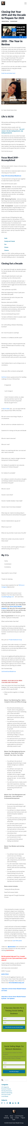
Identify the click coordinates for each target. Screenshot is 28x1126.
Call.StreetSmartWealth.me (8, 671)
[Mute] (19, 37)
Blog (11, 1118)
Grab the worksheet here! (8, 73)
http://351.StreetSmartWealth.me (11, 176)
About (11, 1116)
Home (6, 1116)
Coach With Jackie (17, 940)
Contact (17, 1118)
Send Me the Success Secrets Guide (14, 1027)
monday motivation (6, 1091)
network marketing (6, 1092)
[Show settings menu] (22, 37)
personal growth (13, 21)
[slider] (13, 37)
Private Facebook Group (15, 639)
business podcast (5, 21)
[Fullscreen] (25, 37)
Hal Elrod (3, 377)
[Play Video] (2, 37)
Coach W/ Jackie (19, 1116)
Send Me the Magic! (14, 1071)
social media (4, 1096)
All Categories (5, 1087)
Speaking (6, 1118)
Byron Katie (6, 408)
